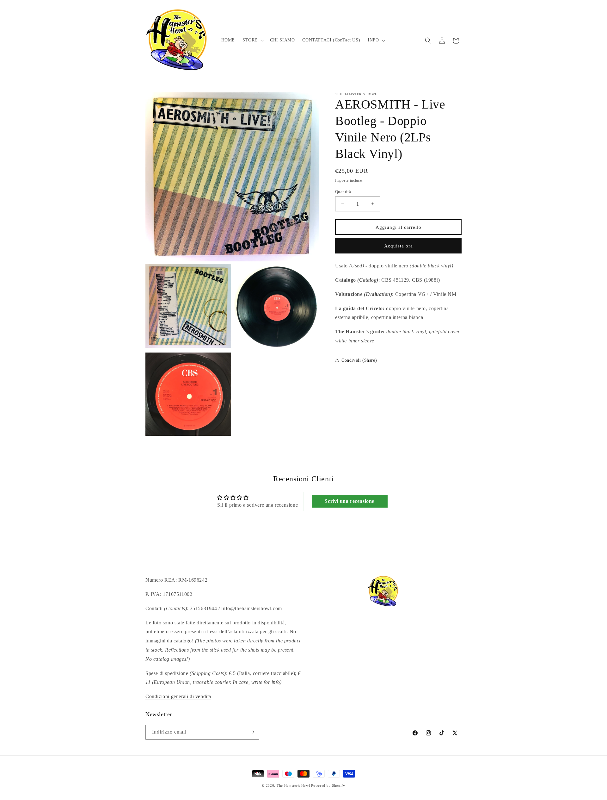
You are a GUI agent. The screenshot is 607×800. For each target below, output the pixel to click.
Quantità (343, 191)
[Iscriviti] (252, 732)
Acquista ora (398, 245)
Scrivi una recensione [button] (349, 501)
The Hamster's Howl (293, 785)
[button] (252, 40)
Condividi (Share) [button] (359, 360)
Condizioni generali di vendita (178, 696)
